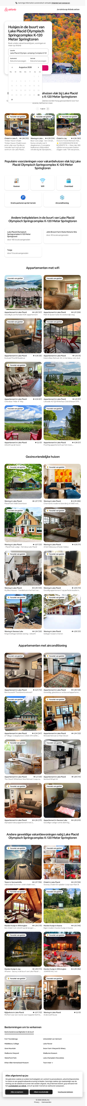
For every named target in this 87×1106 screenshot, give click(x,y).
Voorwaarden (46, 1102)
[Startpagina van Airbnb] (10, 9)
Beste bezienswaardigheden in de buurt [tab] (19, 1032)
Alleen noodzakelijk (41, 1092)
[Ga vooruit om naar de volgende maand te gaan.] (38, 67)
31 (12, 100)
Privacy (36, 1102)
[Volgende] (48, 109)
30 (39, 95)
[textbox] (18, 61)
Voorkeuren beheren (65, 1092)
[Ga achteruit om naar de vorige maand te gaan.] (12, 67)
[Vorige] (37, 109)
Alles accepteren (17, 1092)
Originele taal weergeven (60, 3)
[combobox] (28, 53)
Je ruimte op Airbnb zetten (68, 9)
